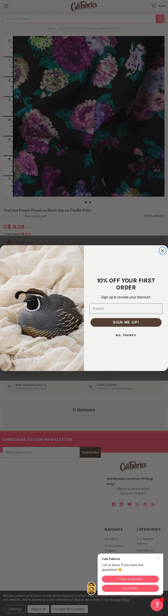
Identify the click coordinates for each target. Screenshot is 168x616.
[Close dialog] (162, 250)
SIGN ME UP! (126, 322)
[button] (156, 605)
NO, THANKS (126, 335)
